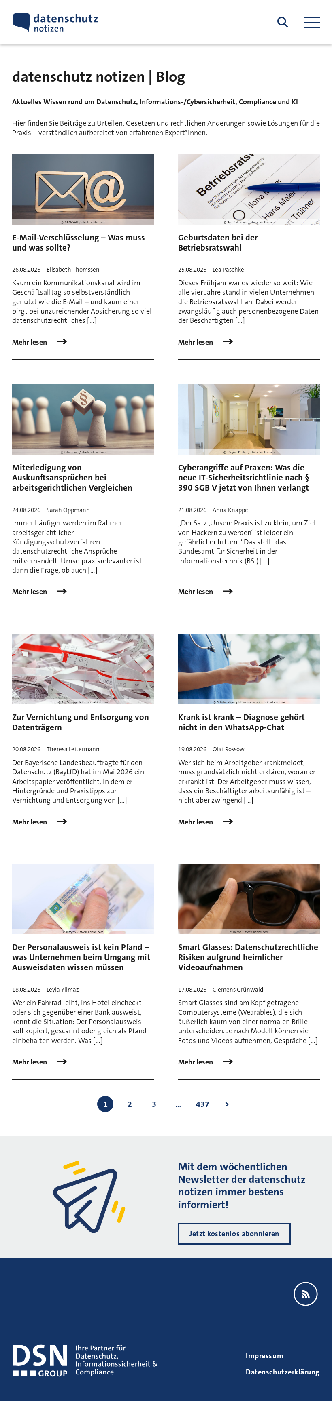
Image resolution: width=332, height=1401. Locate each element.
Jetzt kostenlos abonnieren (234, 1234)
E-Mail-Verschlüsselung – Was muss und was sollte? (78, 242)
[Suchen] (282, 22)
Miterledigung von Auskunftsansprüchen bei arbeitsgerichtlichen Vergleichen (72, 477)
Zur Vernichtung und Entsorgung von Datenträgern (80, 722)
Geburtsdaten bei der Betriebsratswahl (218, 242)
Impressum (264, 1356)
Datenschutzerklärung (283, 1372)
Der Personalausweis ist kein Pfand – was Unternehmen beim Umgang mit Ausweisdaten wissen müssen (81, 957)
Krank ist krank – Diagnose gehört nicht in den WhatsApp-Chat (241, 722)
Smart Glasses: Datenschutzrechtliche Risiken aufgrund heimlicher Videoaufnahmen (248, 957)
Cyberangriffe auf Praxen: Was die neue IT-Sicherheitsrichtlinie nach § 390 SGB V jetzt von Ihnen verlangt (243, 477)
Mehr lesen (30, 342)
